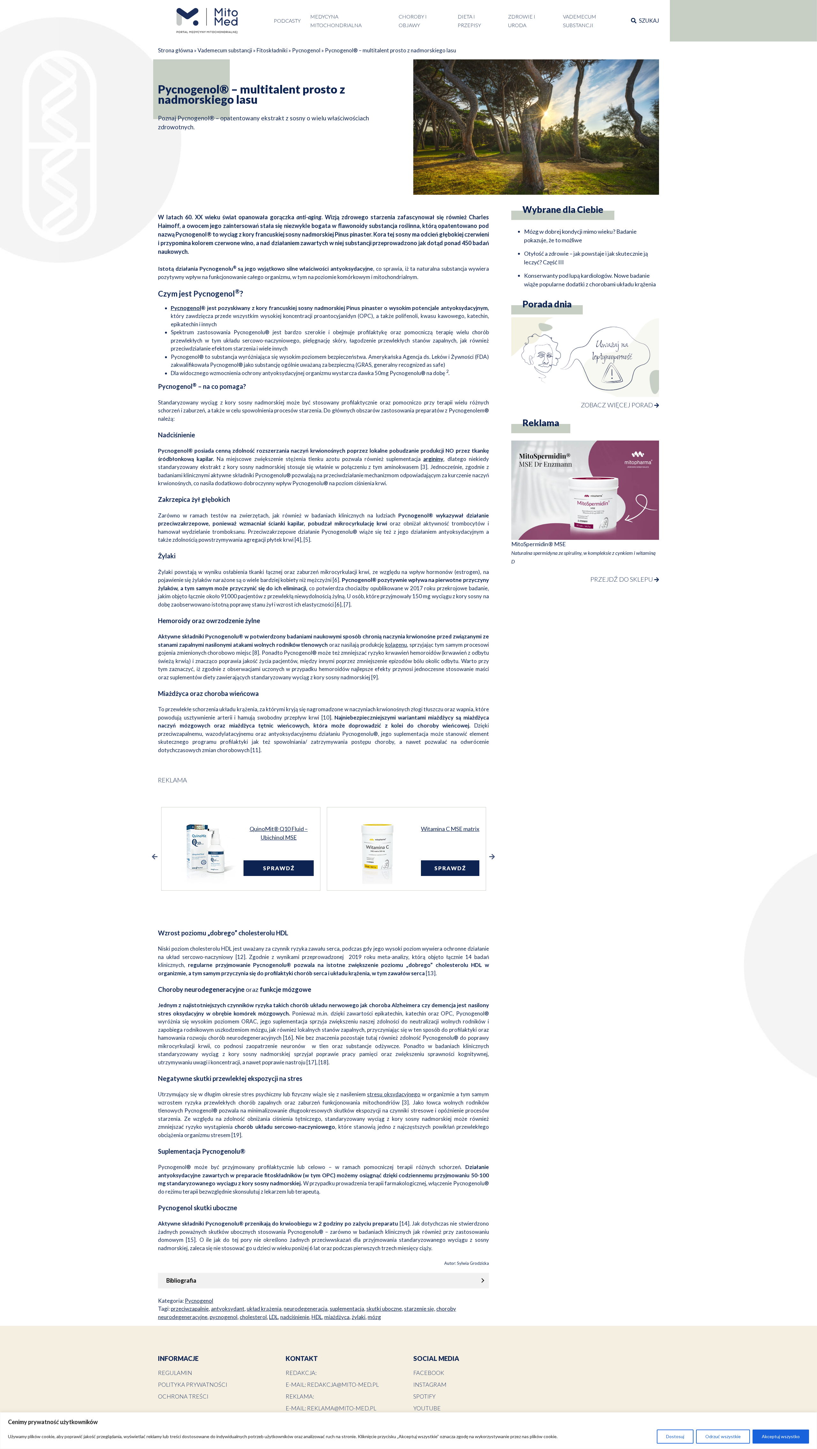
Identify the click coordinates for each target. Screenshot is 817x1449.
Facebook (428, 1372)
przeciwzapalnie (190, 1308)
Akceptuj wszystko (781, 1436)
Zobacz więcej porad (617, 405)
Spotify (424, 1396)
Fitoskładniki (272, 50)
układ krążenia (264, 1308)
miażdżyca (336, 1317)
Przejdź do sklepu (622, 579)
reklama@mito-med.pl (341, 1408)
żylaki (358, 1317)
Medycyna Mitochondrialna (336, 20)
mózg (374, 1317)
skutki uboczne (384, 1308)
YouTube (427, 1408)
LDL (273, 1317)
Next (492, 857)
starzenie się (419, 1308)
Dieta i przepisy (469, 20)
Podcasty (287, 21)
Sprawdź (284, 868)
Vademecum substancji (579, 20)
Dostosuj (675, 1436)
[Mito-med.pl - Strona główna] (207, 21)
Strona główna (175, 50)
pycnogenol (223, 1317)
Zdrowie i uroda (521, 20)
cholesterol (253, 1317)
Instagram (429, 1384)
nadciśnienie (294, 1317)
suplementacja (347, 1308)
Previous (155, 857)
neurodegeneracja (305, 1308)
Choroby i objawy (413, 20)
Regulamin (175, 1372)
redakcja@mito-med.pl (343, 1384)
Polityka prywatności (192, 1384)
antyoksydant (227, 1308)
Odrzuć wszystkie (723, 1436)
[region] (408, 1430)
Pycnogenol (306, 50)
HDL (316, 1317)
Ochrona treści (183, 1396)
